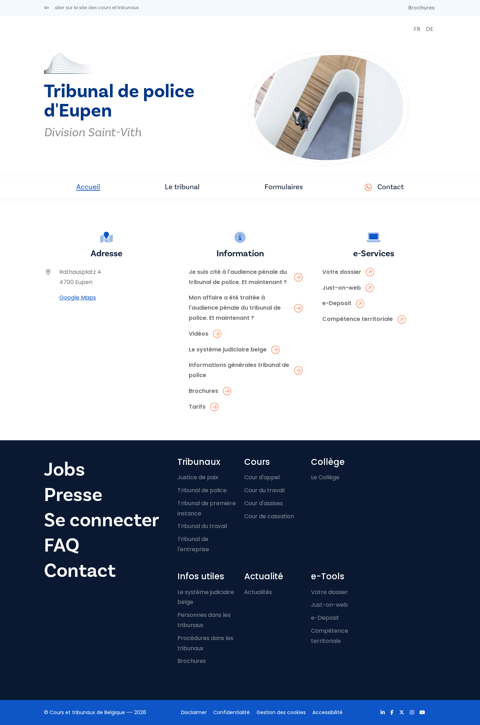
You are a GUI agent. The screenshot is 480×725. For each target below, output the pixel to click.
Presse (73, 494)
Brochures (421, 7)
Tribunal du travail (202, 526)
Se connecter (101, 520)
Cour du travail (264, 490)
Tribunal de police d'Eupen (119, 101)
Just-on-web (329, 605)
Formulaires (284, 187)
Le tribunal (182, 187)
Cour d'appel (262, 477)
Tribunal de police (202, 490)
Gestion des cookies (281, 712)
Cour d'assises (263, 503)
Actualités (258, 592)
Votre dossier (329, 592)
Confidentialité (231, 712)
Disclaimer (194, 712)
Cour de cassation (269, 516)
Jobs (64, 469)
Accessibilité (327, 712)
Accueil (88, 187)
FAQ (61, 545)
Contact (390, 187)
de (429, 29)
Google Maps (77, 298)
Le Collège (325, 477)
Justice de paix (197, 477)
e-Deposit (325, 618)
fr (417, 29)
